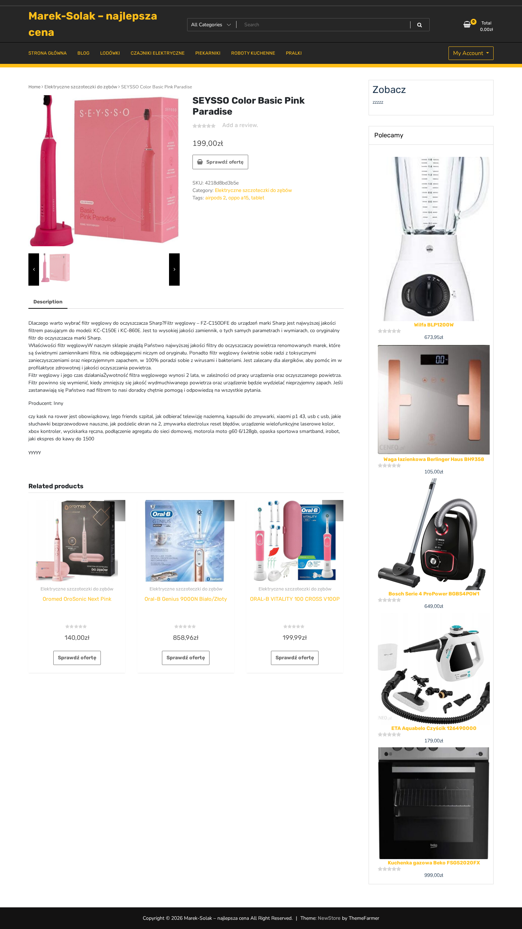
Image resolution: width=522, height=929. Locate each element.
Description (47, 302)
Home (34, 86)
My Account (469, 53)
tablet (257, 198)
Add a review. (240, 125)
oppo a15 (238, 198)
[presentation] (33, 269)
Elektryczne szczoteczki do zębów (80, 86)
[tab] (47, 302)
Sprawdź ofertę (225, 162)
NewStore (329, 918)
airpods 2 (215, 198)
